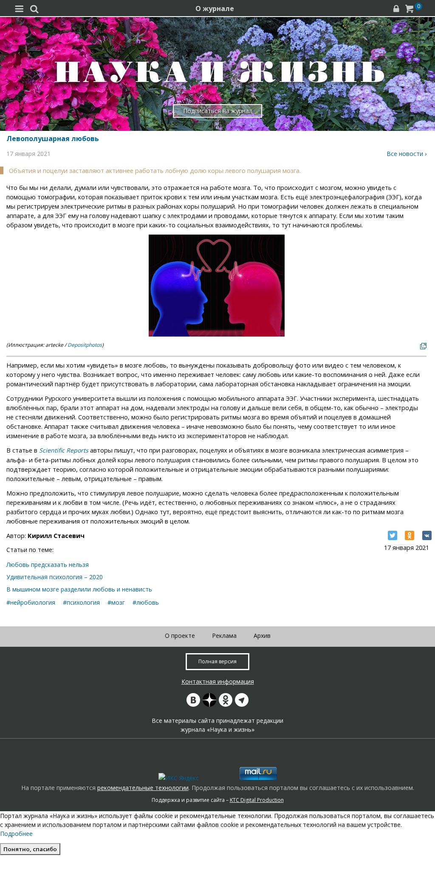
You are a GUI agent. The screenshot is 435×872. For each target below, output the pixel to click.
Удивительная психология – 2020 (54, 577)
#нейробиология (30, 602)
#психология (81, 602)
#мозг (116, 602)
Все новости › (407, 154)
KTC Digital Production (257, 800)
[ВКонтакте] (427, 535)
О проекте (180, 635)
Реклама (224, 635)
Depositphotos (85, 344)
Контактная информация (217, 681)
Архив (262, 635)
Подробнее (16, 834)
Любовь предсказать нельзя (47, 565)
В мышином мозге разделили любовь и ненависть (79, 589)
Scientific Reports (63, 450)
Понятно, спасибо (30, 849)
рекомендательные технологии (143, 788)
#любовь (146, 602)
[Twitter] (392, 535)
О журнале (214, 8)
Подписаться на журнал (217, 111)
